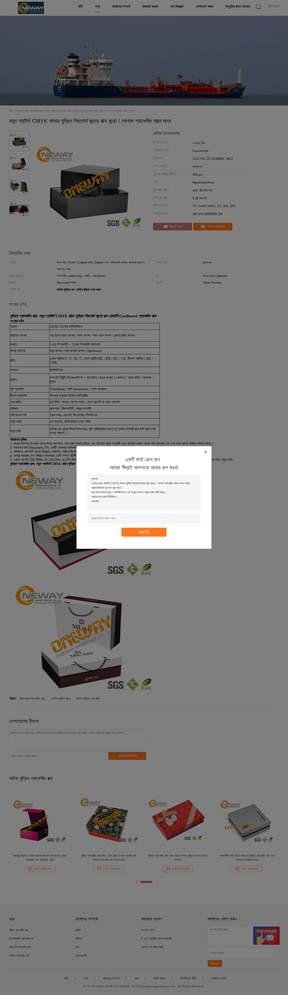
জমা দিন (144, 532)
